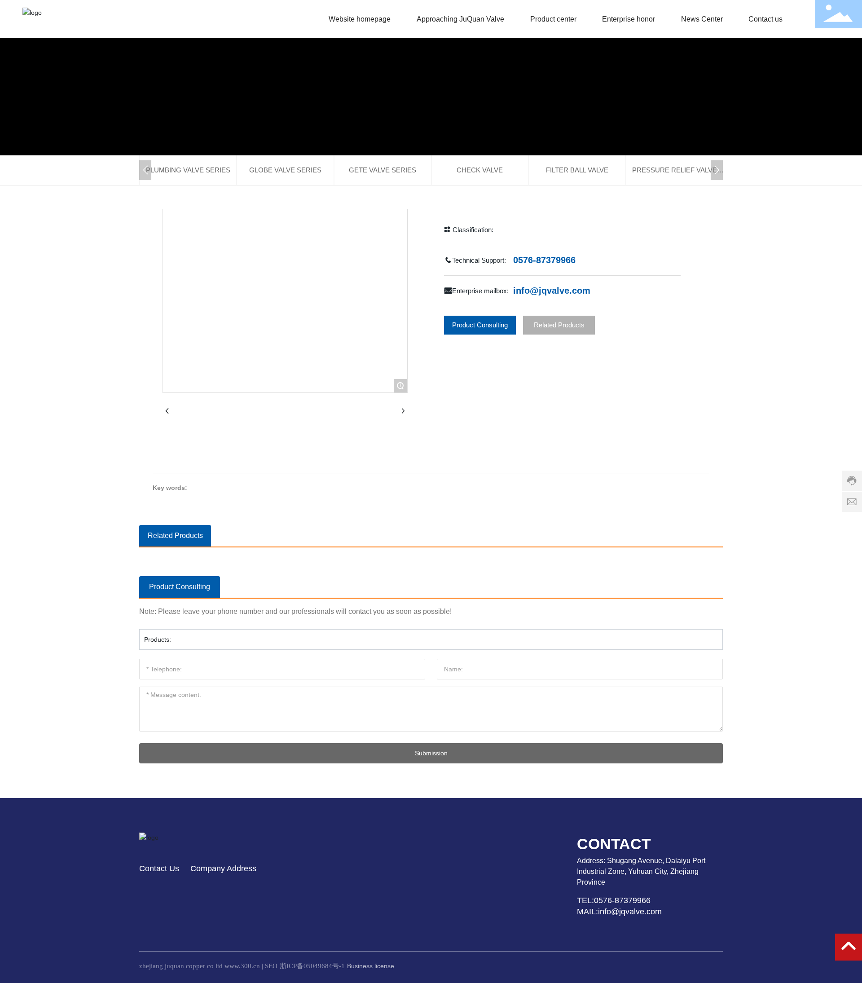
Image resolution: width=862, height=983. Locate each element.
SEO (271, 966)
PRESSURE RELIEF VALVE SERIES (674, 175)
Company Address (223, 868)
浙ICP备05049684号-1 (312, 966)
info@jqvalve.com (551, 290)
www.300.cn (242, 966)
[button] (145, 170)
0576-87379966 (543, 260)
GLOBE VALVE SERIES (285, 170)
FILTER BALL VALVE (577, 170)
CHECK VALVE (480, 170)
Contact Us (159, 868)
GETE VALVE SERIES (382, 170)
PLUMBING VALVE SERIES (188, 170)
